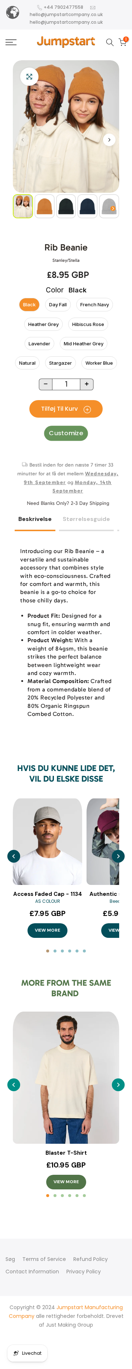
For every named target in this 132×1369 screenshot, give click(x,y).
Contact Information (32, 1271)
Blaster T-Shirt (66, 1153)
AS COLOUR (47, 901)
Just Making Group (69, 1324)
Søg (10, 1259)
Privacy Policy (83, 1271)
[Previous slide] (13, 856)
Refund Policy (90, 1259)
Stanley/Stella (66, 260)
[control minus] (45, 384)
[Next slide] (118, 856)
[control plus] (87, 384)
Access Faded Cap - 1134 (47, 894)
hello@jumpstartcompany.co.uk (66, 14)
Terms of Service (44, 1259)
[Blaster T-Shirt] (66, 1078)
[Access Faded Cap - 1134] (47, 841)
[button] (109, 140)
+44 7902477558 (63, 7)
